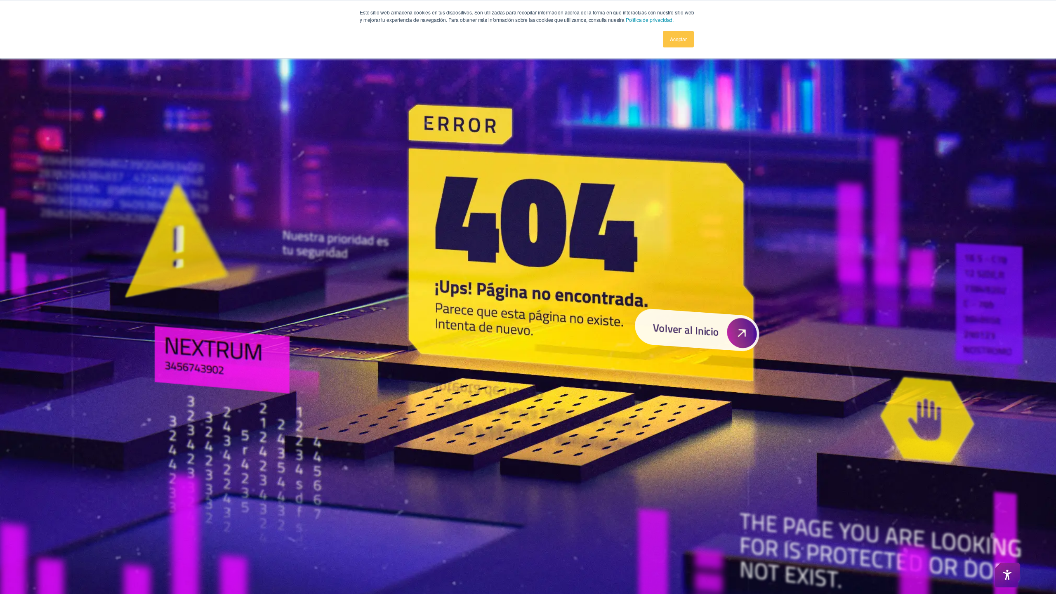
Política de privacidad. (650, 19)
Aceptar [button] (678, 38)
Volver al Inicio (686, 329)
